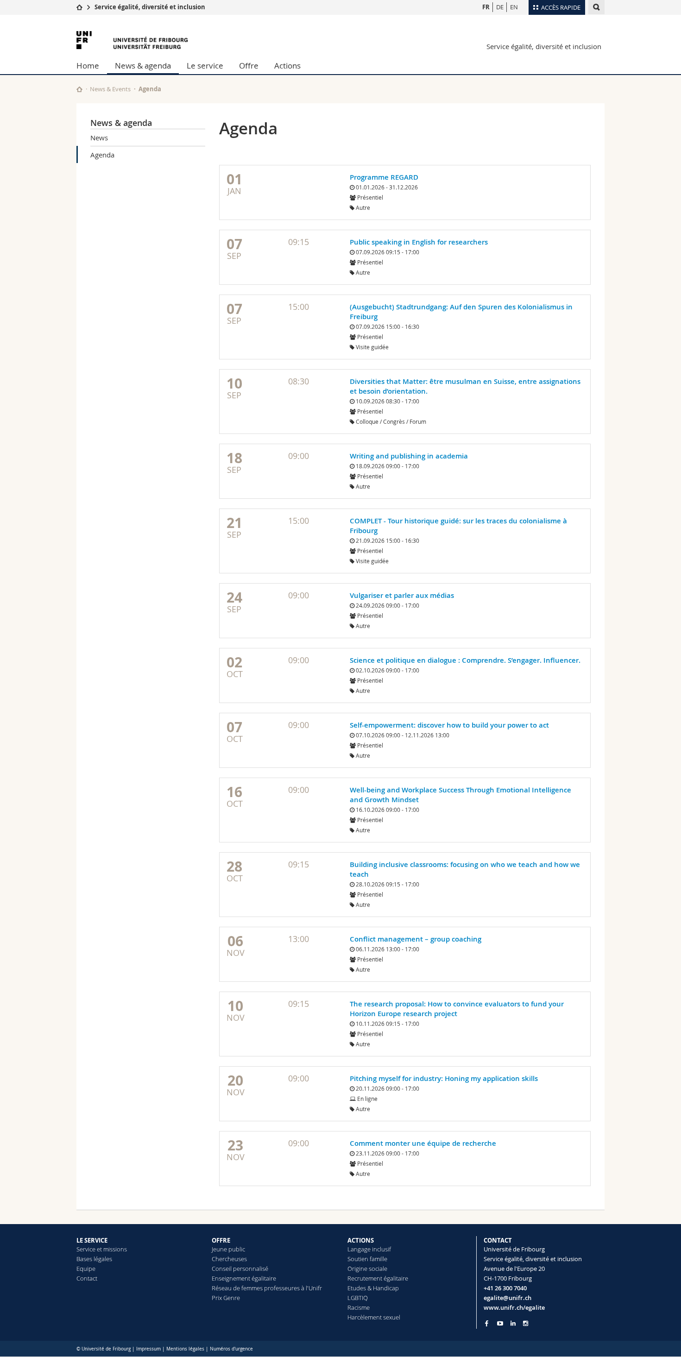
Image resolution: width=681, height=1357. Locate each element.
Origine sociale (367, 1268)
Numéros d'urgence (231, 1349)
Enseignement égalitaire (244, 1278)
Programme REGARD (384, 177)
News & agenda (143, 65)
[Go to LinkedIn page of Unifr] (513, 1323)
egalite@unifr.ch (507, 1298)
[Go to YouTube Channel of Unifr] (500, 1323)
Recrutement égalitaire (377, 1278)
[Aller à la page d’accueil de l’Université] (132, 40)
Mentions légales (185, 1349)
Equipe (85, 1268)
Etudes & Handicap (373, 1288)
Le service (205, 65)
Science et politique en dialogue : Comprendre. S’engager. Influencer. (465, 660)
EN (514, 7)
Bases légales (94, 1259)
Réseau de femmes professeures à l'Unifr (267, 1288)
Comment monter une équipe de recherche (423, 1143)
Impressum (148, 1349)
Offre (249, 65)
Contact (86, 1278)
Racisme (358, 1307)
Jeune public (228, 1249)
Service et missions (101, 1249)
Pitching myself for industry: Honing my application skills (444, 1078)
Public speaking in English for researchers (419, 242)
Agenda (102, 154)
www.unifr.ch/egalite (514, 1307)
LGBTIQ (357, 1298)
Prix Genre (226, 1298)
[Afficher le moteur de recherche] (596, 7)
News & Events (110, 89)
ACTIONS (360, 1240)
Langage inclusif (369, 1249)
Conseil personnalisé (240, 1268)
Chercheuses (229, 1259)
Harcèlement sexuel (373, 1317)
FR (486, 7)
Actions (287, 65)
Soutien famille (367, 1259)
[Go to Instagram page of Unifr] (525, 1323)
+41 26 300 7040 (505, 1288)
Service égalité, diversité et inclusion (150, 7)
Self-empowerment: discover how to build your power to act (449, 725)
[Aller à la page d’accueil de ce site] (79, 89)
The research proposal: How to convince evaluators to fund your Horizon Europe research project (457, 1008)
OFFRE (221, 1240)
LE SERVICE (91, 1240)
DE (500, 7)
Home (87, 65)
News (99, 137)
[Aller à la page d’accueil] (79, 7)
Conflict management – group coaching (415, 939)
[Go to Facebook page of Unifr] (487, 1323)
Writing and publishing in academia (409, 456)
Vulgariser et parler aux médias (402, 595)
